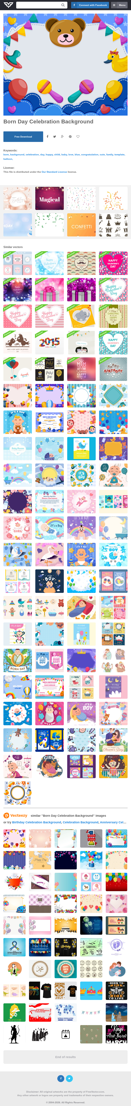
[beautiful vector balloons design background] (91, 925)
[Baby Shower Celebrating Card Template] (17, 581)
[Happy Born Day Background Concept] (17, 793)
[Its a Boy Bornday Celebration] (17, 713)
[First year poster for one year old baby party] (91, 838)
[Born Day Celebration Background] (17, 395)
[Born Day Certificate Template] (49, 422)
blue (77, 154)
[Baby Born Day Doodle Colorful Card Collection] (81, 766)
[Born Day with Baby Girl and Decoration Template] (49, 713)
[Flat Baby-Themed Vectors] (49, 607)
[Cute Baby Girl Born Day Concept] (17, 766)
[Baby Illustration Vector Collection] (17, 607)
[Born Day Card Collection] (113, 607)
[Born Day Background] (113, 395)
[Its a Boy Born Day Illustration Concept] (17, 554)
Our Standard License (54, 171)
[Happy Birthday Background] (113, 369)
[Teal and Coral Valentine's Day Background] (113, 342)
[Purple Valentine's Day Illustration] (81, 290)
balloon (7, 159)
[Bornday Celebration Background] (49, 395)
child (57, 154)
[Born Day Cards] (113, 501)
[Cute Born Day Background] (81, 740)
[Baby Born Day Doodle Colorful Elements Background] (17, 501)
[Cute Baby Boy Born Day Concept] (113, 475)
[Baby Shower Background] (17, 448)
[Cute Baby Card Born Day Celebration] (113, 581)
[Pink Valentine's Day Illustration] (49, 290)
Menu (122, 5)
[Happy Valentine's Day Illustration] (17, 316)
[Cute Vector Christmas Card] (113, 316)
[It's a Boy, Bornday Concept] (81, 554)
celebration (32, 154)
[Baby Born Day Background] (81, 581)
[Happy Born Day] (81, 607)
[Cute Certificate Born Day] (49, 501)
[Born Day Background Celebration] (81, 660)
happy (49, 154)
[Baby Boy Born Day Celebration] (81, 528)
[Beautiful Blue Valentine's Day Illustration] (49, 263)
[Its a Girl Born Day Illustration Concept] (49, 554)
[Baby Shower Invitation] (81, 316)
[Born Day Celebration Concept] (81, 501)
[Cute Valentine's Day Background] (113, 290)
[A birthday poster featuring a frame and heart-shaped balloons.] (17, 202)
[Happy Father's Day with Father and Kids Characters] (113, 660)
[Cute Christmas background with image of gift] (40, 904)
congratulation (89, 154)
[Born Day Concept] (17, 422)
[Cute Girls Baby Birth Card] (81, 634)
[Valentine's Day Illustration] (17, 342)
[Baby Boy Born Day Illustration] (49, 581)
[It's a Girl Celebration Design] (17, 528)
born (6, 154)
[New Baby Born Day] (17, 660)
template (119, 154)
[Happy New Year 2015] (49, 342)
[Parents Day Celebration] (113, 740)
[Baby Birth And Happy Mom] (81, 448)
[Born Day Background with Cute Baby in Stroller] (49, 448)
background (17, 154)
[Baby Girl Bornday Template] (113, 766)
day (42, 154)
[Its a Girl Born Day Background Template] (113, 713)
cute (102, 154)
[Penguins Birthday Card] (81, 342)
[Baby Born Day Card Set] (49, 740)
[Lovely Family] (17, 369)
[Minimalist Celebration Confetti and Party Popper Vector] (113, 202)
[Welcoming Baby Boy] (17, 687)
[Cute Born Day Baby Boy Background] (49, 634)
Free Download (23, 136)
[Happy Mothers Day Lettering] (81, 369)
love (70, 154)
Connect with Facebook (93, 5)
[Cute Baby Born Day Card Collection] (81, 687)
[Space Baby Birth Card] (113, 687)
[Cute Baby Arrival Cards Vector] (17, 263)
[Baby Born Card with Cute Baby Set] (17, 740)
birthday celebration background (36, 822)
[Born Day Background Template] (113, 448)
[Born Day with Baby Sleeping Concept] (81, 713)
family (109, 154)
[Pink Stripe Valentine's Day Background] (49, 316)
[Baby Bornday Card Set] (49, 660)
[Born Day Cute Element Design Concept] (81, 475)
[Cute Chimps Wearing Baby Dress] (17, 634)
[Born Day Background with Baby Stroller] (113, 528)
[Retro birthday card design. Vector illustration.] (66, 969)
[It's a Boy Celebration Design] (113, 554)
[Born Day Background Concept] (113, 422)
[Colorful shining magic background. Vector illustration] (49, 201)
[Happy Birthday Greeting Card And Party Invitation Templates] (49, 369)
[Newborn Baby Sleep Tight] (49, 766)
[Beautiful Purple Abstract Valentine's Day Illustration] (17, 290)
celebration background (80, 822)
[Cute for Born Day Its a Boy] (49, 528)
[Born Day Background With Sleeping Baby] (49, 475)
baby (64, 154)
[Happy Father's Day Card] (81, 263)
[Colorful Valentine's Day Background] (113, 263)
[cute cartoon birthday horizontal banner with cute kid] (116, 925)
